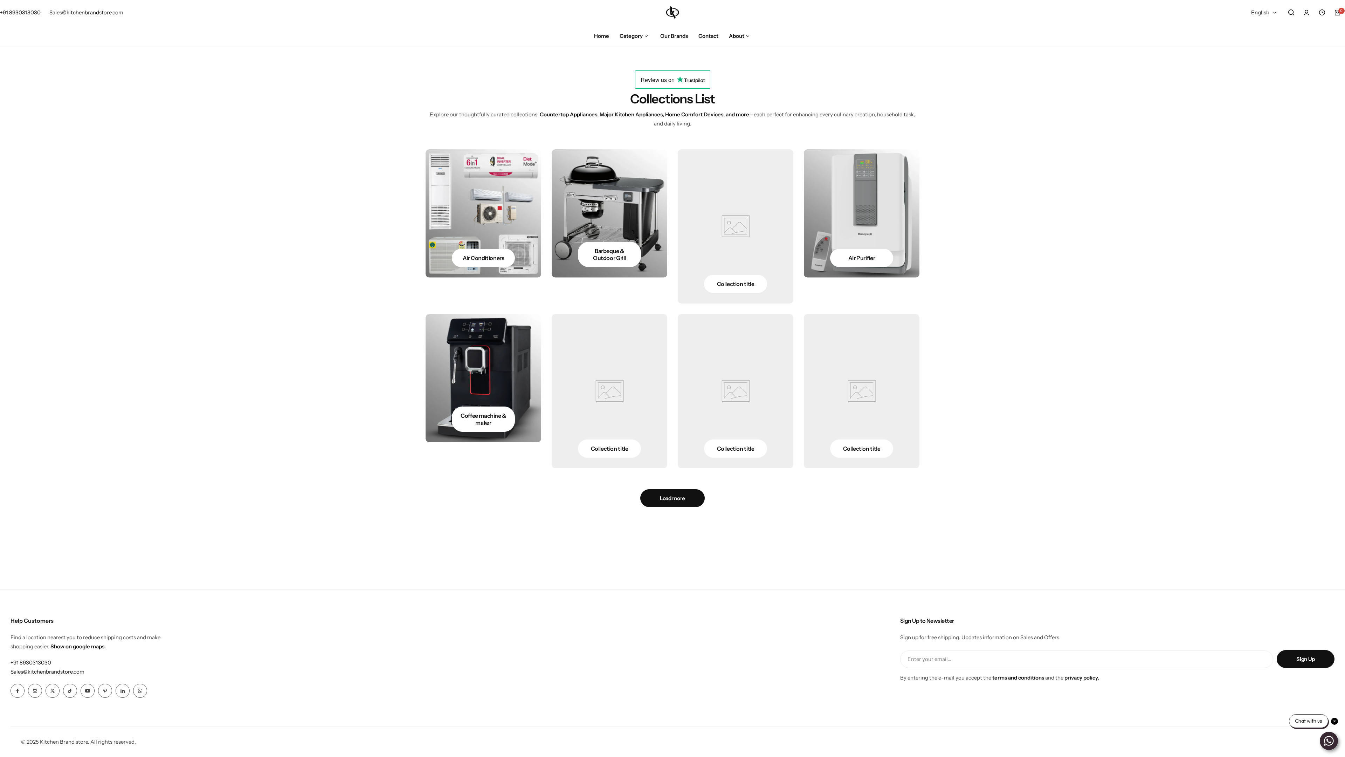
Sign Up (1305, 659)
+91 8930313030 (31, 662)
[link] (735, 226)
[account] (1306, 12)
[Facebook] (18, 691)
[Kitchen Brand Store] (672, 12)
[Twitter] (53, 691)
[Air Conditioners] (483, 213)
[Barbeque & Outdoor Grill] (609, 213)
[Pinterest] (105, 691)
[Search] (1291, 12)
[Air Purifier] (861, 213)
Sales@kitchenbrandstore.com (47, 671)
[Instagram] (35, 691)
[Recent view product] (1322, 12)
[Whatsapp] (140, 691)
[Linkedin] (123, 691)
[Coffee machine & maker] (483, 378)
